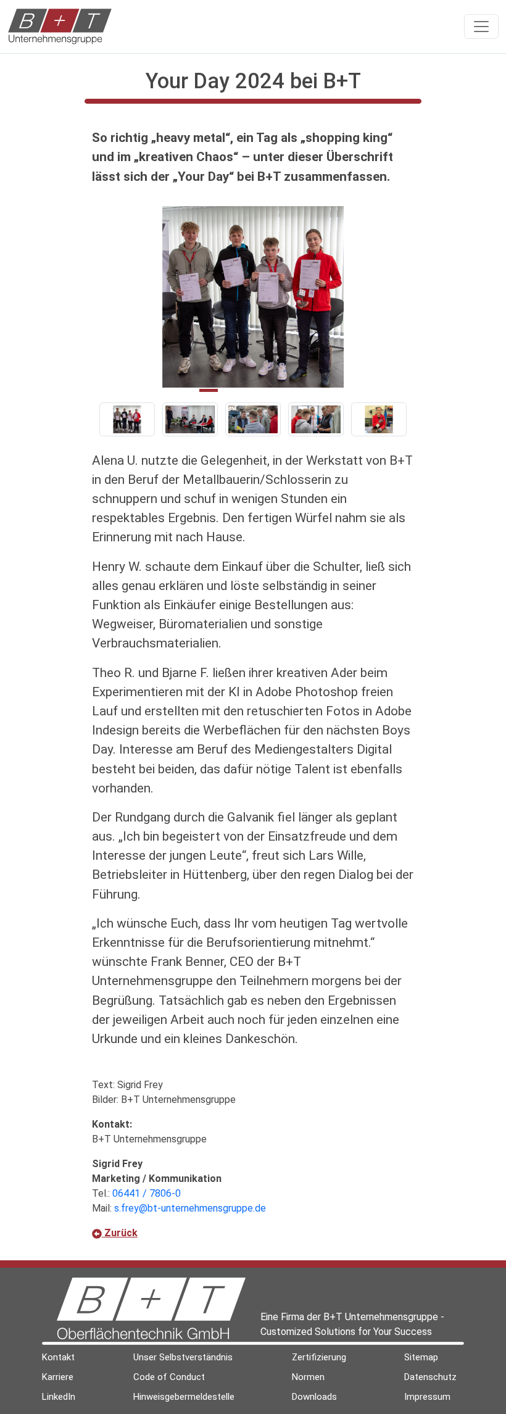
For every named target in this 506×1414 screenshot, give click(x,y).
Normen (308, 1377)
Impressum (427, 1396)
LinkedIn (58, 1396)
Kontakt (58, 1357)
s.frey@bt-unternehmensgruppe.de (190, 1208)
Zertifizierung (319, 1357)
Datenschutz (430, 1377)
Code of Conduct (169, 1377)
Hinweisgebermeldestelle (183, 1396)
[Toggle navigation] (481, 26)
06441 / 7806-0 (146, 1193)
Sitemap (421, 1357)
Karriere (57, 1377)
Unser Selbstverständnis (183, 1357)
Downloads (314, 1396)
